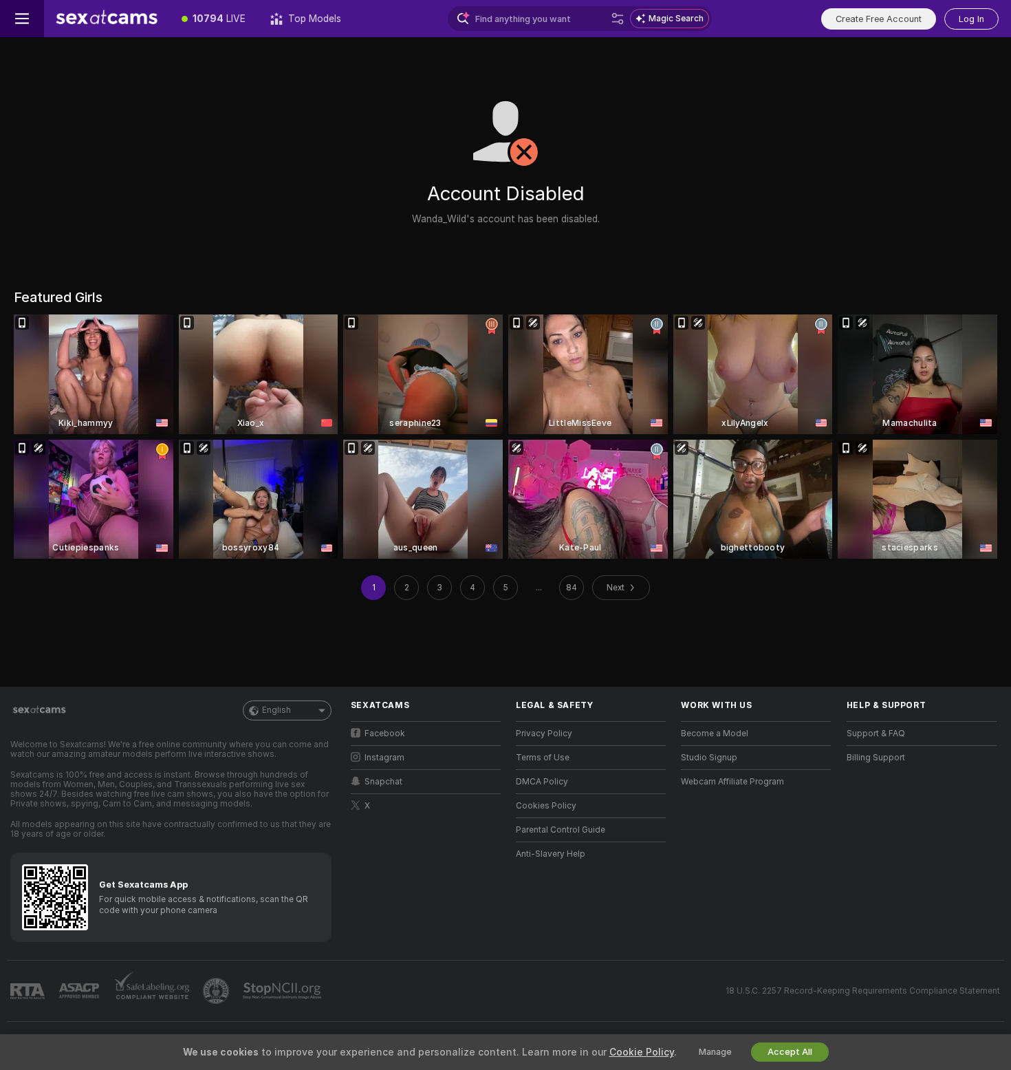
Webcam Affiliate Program (732, 782)
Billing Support (876, 757)
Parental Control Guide (560, 830)
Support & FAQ (876, 733)
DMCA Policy (542, 782)
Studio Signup (709, 757)
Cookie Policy (641, 1052)
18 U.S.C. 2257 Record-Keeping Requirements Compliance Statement (863, 991)
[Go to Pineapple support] (217, 991)
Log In (971, 19)
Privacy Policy (544, 733)
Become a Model (714, 733)
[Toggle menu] (22, 18)
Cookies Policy (546, 806)
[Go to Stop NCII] (283, 991)
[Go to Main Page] (106, 18)
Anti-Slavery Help (550, 854)
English (276, 710)
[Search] (617, 18)
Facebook (385, 733)
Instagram (384, 757)
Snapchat (383, 782)
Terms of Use (542, 757)
